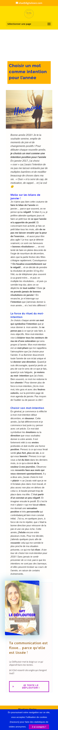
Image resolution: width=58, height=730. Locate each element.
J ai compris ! (39, 727)
